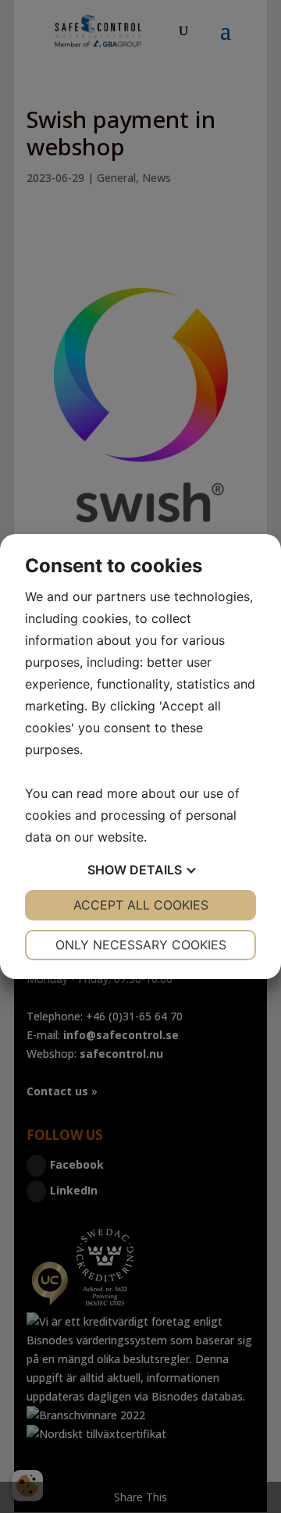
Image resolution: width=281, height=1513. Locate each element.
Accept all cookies (140, 905)
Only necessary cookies (140, 944)
